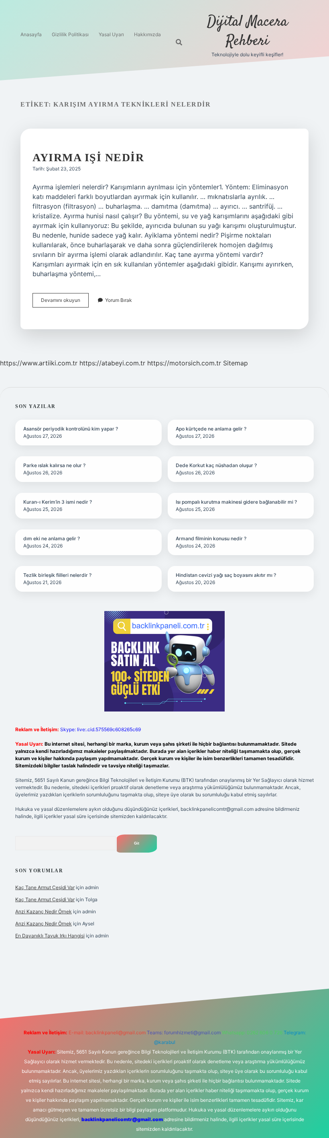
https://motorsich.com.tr (184, 363)
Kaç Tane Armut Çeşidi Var (45, 887)
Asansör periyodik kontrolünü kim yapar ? (70, 429)
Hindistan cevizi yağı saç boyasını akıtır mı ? (226, 575)
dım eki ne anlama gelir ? (51, 538)
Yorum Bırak (118, 300)
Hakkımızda (147, 34)
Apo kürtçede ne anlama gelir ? (211, 429)
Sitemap (235, 363)
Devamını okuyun (65, 302)
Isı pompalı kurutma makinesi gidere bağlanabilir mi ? (236, 502)
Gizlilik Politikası (70, 34)
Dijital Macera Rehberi (247, 31)
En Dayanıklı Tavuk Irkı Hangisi (50, 936)
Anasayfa (31, 34)
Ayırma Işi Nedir (88, 157)
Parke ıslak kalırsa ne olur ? (54, 465)
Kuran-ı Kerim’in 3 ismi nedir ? (57, 502)
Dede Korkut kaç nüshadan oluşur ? (216, 465)
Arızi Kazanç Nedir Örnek (43, 911)
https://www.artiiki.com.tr (38, 363)
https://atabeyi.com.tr (112, 363)
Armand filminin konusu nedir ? (211, 538)
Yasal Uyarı (111, 34)
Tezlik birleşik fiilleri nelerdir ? (57, 575)
